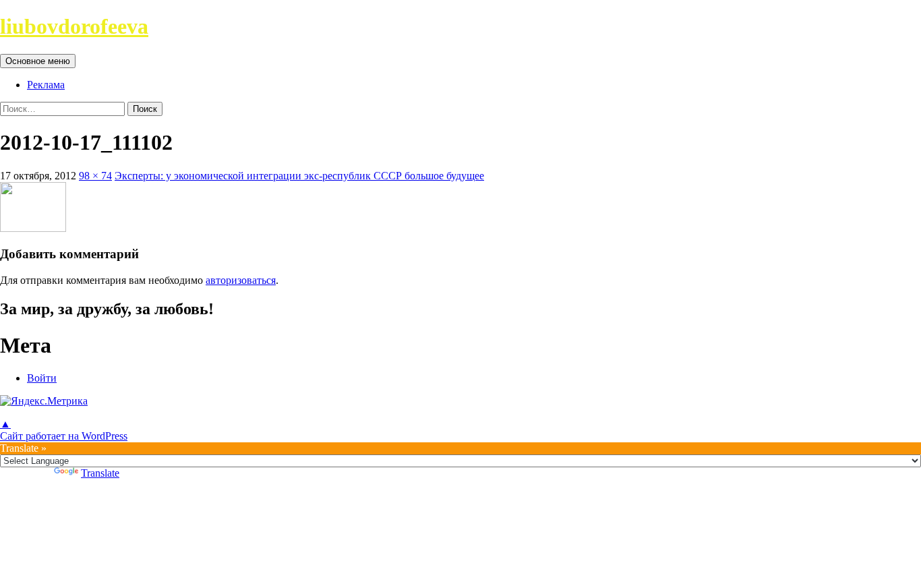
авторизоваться (241, 280)
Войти (42, 378)
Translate (100, 473)
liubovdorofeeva (74, 26)
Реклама (46, 84)
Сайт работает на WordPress (63, 436)
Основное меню (37, 61)
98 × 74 (95, 175)
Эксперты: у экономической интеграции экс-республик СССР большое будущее (299, 175)
